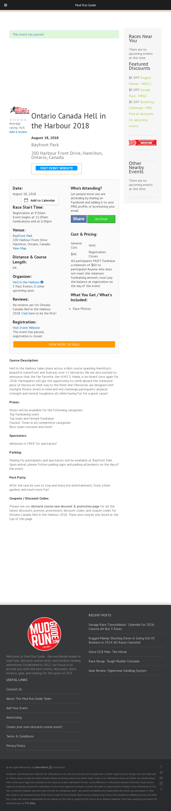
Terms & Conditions (20, 736)
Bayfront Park (22, 236)
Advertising (14, 717)
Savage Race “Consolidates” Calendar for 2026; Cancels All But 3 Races (122, 626)
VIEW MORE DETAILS (64, 344)
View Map (19, 248)
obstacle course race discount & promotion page (65, 506)
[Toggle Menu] (5, 5)
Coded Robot (41, 767)
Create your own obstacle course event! (34, 727)
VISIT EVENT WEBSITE (56, 168)
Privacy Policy (15, 745)
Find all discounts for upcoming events (141, 120)
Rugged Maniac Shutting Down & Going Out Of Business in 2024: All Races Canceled (122, 640)
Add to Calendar (43, 200)
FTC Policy (30, 803)
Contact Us (14, 689)
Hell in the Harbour (26, 282)
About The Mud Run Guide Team (28, 698)
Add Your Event (17, 708)
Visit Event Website (26, 328)
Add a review (18, 132)
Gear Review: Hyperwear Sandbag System (117, 670)
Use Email (101, 219)
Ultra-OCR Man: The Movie (108, 652)
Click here (28, 313)
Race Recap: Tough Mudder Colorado (114, 661)
